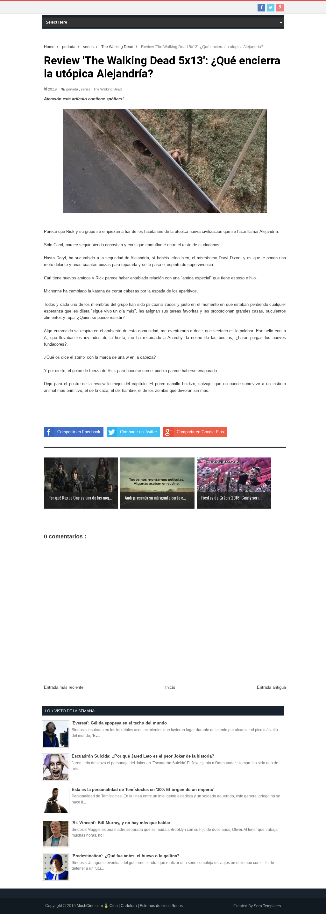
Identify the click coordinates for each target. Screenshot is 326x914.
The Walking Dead (107, 89)
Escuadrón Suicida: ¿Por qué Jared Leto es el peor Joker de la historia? (143, 756)
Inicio (170, 687)
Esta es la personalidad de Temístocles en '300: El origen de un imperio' (143, 789)
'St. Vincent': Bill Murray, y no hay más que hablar (121, 822)
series (85, 89)
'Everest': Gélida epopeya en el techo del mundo (119, 723)
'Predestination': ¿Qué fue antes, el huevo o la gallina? (126, 855)
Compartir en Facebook (78, 431)
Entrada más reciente (63, 687)
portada (72, 89)
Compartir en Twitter (138, 431)
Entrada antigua (271, 687)
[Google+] (280, 7)
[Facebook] (261, 7)
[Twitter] (270, 7)
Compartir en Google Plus (200, 431)
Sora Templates (267, 906)
